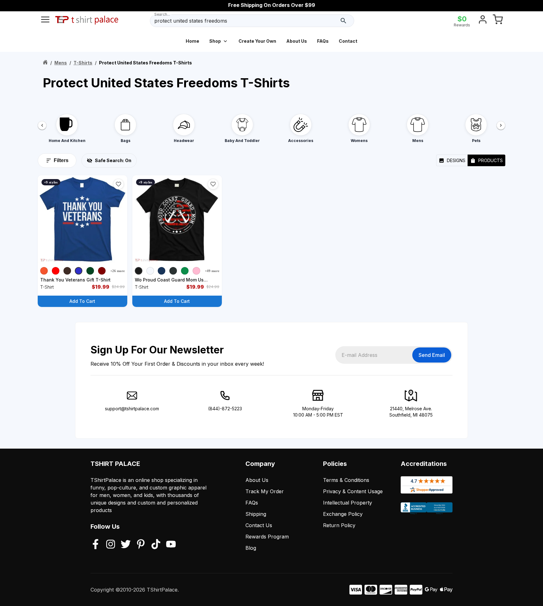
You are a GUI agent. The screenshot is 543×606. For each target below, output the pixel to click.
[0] (497, 21)
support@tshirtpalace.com (132, 408)
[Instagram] (111, 544)
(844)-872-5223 (225, 408)
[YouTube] (171, 544)
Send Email (432, 355)
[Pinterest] (141, 544)
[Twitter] (126, 544)
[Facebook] (95, 544)
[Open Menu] (45, 21)
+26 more (117, 271)
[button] (118, 184)
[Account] (482, 21)
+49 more (212, 271)
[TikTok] (156, 544)
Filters (61, 160)
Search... (162, 14)
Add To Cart (82, 301)
